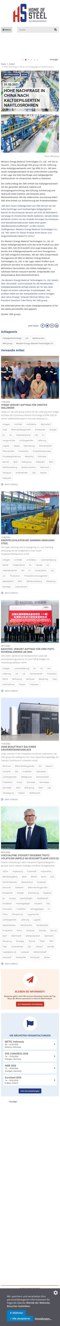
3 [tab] (28, 59)
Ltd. (27, 338)
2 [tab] (25, 59)
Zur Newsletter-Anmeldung (30, 1004)
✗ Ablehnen (16, 1312)
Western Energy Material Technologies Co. (35, 343)
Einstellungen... (43, 1318)
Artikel (12, 64)
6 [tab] (37, 59)
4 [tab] (31, 59)
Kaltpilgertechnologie (12, 338)
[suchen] (55, 30)
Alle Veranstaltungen (30, 1091)
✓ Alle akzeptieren (20, 1318)
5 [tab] (34, 59)
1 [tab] (22, 59)
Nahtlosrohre (38, 338)
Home (3, 64)
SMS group (7, 343)
